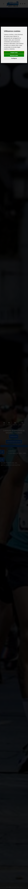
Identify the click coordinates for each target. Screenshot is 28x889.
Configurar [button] (14, 58)
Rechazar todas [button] (14, 55)
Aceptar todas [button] (14, 52)
